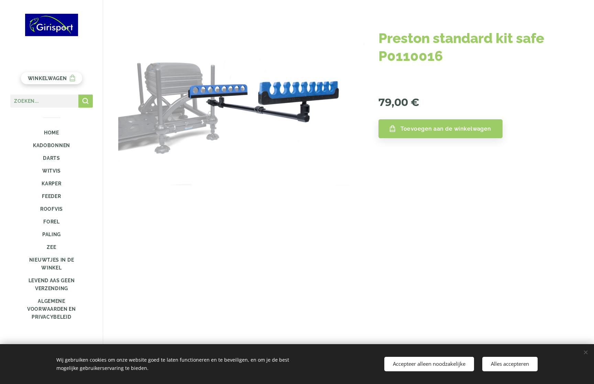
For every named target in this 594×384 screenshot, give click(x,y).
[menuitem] (51, 133)
